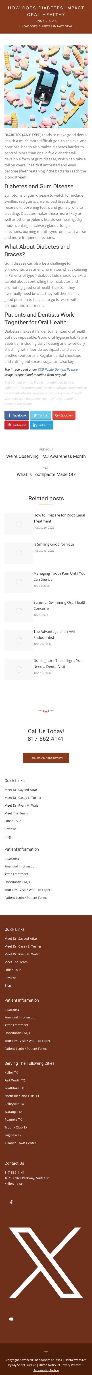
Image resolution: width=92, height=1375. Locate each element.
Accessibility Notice (46, 1370)
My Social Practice (24, 1365)
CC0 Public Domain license (58, 370)
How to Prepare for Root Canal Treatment (59, 518)
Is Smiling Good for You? (53, 544)
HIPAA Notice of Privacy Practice (60, 1365)
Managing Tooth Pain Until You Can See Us (59, 576)
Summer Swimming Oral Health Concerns (59, 605)
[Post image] (18, 524)
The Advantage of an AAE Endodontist (54, 634)
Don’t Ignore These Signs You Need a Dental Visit (58, 663)
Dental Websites (75, 1360)
